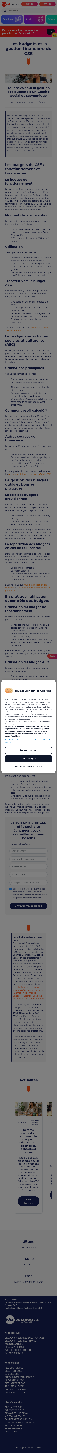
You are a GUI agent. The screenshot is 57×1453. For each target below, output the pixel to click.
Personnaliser (28, 750)
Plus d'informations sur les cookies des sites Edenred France (27, 741)
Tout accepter (28, 758)
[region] (28, 726)
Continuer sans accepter (28, 766)
